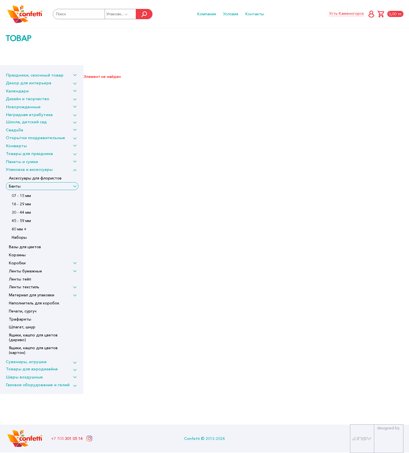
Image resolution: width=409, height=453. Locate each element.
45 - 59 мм (21, 220)
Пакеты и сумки (22, 161)
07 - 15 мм (21, 195)
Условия (230, 13)
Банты (15, 186)
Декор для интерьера (28, 82)
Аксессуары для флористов (35, 178)
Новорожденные (23, 106)
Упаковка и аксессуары (29, 169)
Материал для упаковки (31, 294)
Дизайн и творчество (27, 98)
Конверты (16, 145)
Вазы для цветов (25, 246)
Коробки (17, 262)
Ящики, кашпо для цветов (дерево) (33, 337)
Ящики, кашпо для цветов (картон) (33, 350)
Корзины (17, 254)
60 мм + (19, 229)
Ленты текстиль (24, 286)
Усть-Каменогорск (346, 13)
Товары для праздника (29, 153)
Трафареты (20, 319)
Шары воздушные (24, 377)
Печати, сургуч (22, 311)
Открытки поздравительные (35, 137)
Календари (17, 90)
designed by (388, 427)
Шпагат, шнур (22, 326)
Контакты (254, 13)
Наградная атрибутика (29, 114)
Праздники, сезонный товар (34, 75)
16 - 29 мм (21, 203)
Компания (206, 13)
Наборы (19, 237)
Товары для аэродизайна (32, 368)
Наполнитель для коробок (34, 303)
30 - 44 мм (21, 212)
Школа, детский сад (26, 121)
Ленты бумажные (25, 271)
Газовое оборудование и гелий (38, 384)
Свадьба (14, 129)
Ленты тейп (20, 279)
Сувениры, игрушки (26, 361)
